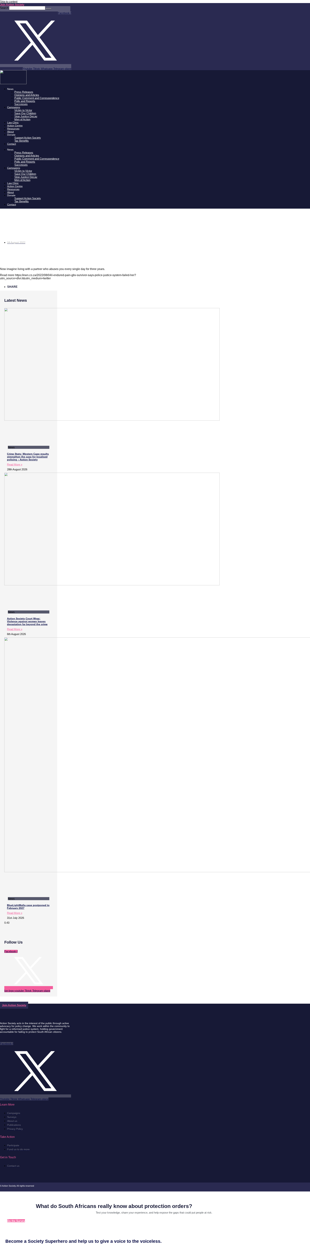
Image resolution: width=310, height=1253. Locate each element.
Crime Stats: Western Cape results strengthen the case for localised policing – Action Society (28, 456)
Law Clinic (13, 122)
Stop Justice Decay (25, 116)
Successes (21, 104)
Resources (13, 128)
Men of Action (22, 119)
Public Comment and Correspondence (36, 98)
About (10, 131)
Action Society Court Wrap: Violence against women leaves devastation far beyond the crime (27, 621)
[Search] (48, 8)
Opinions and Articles (26, 95)
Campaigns (13, 107)
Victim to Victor (23, 110)
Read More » (14, 464)
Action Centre (15, 125)
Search (4, 7)
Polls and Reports (24, 101)
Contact (11, 143)
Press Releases (23, 91)
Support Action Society (27, 137)
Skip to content (8, 1)
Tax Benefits (21, 140)
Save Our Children (25, 113)
